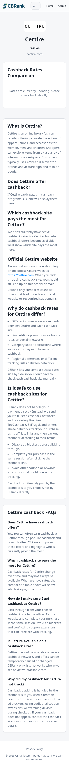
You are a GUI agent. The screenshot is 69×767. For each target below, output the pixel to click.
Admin (62, 6)
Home (50, 6)
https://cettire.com (21, 275)
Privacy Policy (34, 749)
